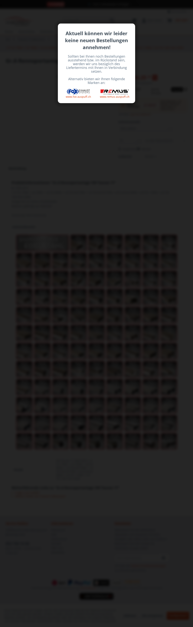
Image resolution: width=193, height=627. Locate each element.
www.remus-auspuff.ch (114, 96)
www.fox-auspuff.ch (78, 96)
